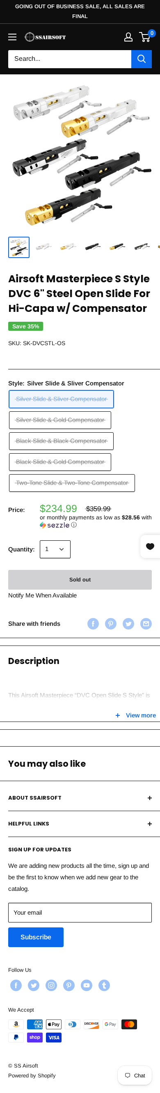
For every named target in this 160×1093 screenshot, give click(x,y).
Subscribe (36, 937)
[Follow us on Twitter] (32, 985)
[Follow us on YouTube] (85, 985)
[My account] (128, 37)
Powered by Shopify (32, 1075)
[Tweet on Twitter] (127, 624)
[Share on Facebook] (92, 624)
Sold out (80, 579)
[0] (145, 37)
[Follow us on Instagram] (50, 985)
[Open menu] (12, 37)
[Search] (141, 59)
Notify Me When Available (42, 595)
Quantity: (21, 549)
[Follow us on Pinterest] (68, 985)
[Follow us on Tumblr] (103, 985)
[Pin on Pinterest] (110, 624)
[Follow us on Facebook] (15, 985)
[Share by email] (145, 624)
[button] (96, 521)
